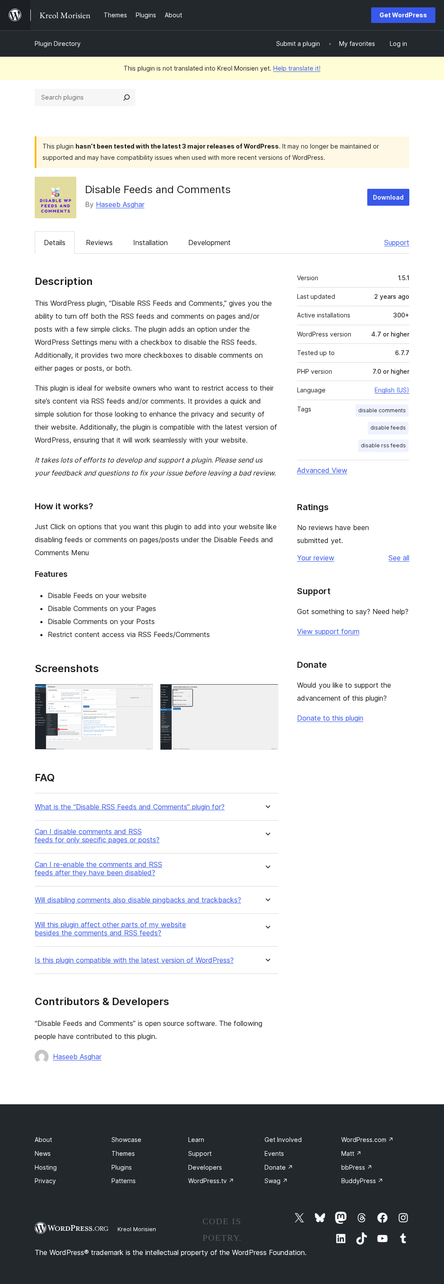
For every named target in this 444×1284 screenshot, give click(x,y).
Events (274, 1153)
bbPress (356, 1167)
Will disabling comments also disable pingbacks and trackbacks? (138, 900)
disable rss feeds (383, 445)
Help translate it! (296, 68)
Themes (123, 1153)
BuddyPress (362, 1180)
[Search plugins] (126, 97)
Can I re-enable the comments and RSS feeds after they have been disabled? (98, 868)
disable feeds (388, 427)
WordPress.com (367, 1139)
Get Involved (283, 1139)
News (43, 1153)
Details (54, 242)
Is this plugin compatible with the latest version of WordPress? (134, 960)
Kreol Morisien (137, 1229)
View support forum (328, 631)
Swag (276, 1180)
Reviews (99, 242)
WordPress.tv (211, 1180)
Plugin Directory (58, 43)
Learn (196, 1139)
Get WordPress (403, 15)
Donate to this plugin (330, 718)
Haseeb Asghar (120, 204)
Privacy (45, 1180)
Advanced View (322, 470)
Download (388, 197)
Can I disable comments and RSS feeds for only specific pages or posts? (97, 836)
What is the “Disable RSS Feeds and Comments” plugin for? (130, 807)
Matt (351, 1153)
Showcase (126, 1139)
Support (396, 242)
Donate (278, 1167)
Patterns (123, 1180)
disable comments (382, 410)
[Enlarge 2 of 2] (266, 695)
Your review (315, 557)
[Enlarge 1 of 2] (141, 695)
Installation (150, 242)
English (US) (392, 390)
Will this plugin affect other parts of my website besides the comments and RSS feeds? (110, 929)
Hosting (46, 1167)
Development (209, 242)
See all (398, 557)
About (43, 1139)
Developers (205, 1167)
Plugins (121, 1167)
